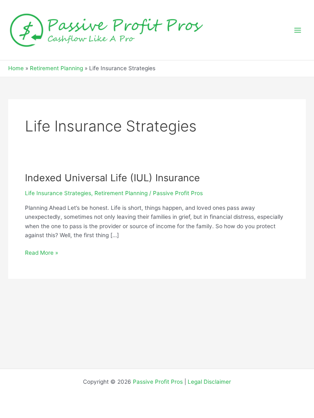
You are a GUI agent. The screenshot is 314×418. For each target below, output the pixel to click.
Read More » (41, 252)
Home (16, 68)
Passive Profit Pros (158, 381)
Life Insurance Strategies (58, 193)
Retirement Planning (56, 68)
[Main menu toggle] (297, 30)
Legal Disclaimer (209, 381)
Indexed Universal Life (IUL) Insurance (112, 178)
